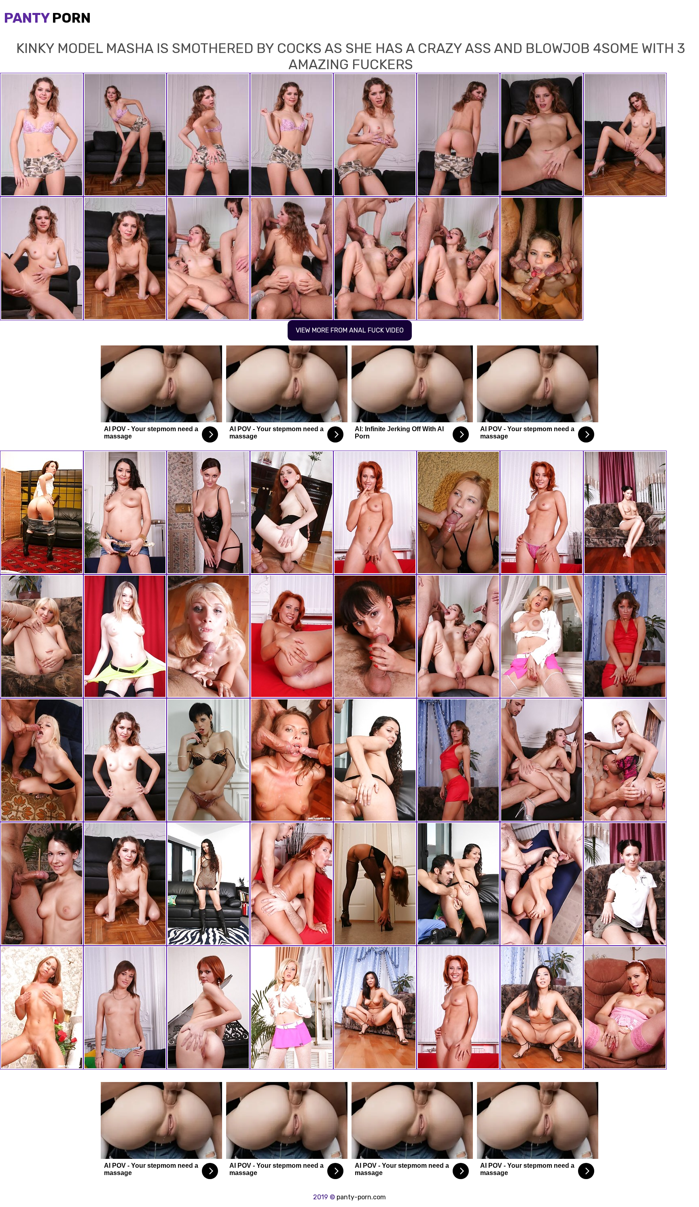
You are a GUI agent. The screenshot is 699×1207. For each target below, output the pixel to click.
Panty (47, 18)
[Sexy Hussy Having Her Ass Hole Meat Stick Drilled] (41, 884)
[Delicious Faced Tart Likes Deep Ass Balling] (625, 512)
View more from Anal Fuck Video (350, 330)
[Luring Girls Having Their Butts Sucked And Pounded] (208, 512)
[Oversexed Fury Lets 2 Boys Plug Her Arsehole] (458, 760)
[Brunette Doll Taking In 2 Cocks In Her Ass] (291, 760)
